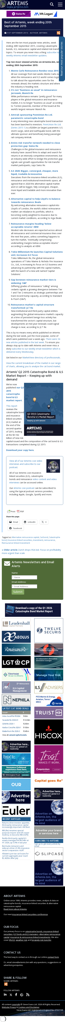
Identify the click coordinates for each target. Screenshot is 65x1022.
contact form (53, 957)
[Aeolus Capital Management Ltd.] (16, 636)
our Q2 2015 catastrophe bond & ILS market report (15, 394)
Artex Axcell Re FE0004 (11, 716)
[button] (52, 4)
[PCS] (48, 700)
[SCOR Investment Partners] (16, 784)
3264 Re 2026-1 (8, 723)
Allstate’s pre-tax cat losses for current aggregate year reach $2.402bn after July (15, 855)
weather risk (21, 940)
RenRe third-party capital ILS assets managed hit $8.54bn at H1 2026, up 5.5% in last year (15, 840)
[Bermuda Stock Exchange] (16, 759)
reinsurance (49, 540)
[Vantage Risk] (16, 674)
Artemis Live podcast (24, 488)
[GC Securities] (48, 675)
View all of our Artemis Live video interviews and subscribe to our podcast (25, 464)
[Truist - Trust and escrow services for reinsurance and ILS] (48, 713)
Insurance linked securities (20, 540)
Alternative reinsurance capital (25, 537)
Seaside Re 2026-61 (10, 720)
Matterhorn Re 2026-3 (11, 731)
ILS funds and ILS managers (25, 934)
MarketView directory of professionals (41, 357)
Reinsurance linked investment (16, 543)
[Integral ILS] (48, 663)
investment (38, 540)
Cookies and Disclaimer (28, 1007)
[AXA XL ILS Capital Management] (16, 687)
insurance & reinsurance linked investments (30, 937)
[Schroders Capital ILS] (48, 650)
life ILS (12, 940)
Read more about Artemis (15, 909)
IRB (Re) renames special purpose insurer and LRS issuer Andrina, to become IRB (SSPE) (15, 832)
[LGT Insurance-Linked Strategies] (16, 662)
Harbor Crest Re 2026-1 (11, 727)
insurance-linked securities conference (30, 914)
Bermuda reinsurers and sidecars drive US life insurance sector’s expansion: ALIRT (15, 848)
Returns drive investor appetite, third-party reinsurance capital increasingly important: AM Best (16, 824)
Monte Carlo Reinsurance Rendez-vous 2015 (34, 70)
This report (11, 405)
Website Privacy (9, 1007)
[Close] (62, 1011)
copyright (16, 1004)
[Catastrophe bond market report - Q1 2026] (33, 609)
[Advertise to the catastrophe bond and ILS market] (48, 832)
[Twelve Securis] (48, 630)
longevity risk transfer (41, 940)
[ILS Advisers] (48, 687)
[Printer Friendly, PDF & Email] (15, 511)
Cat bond (44, 537)
